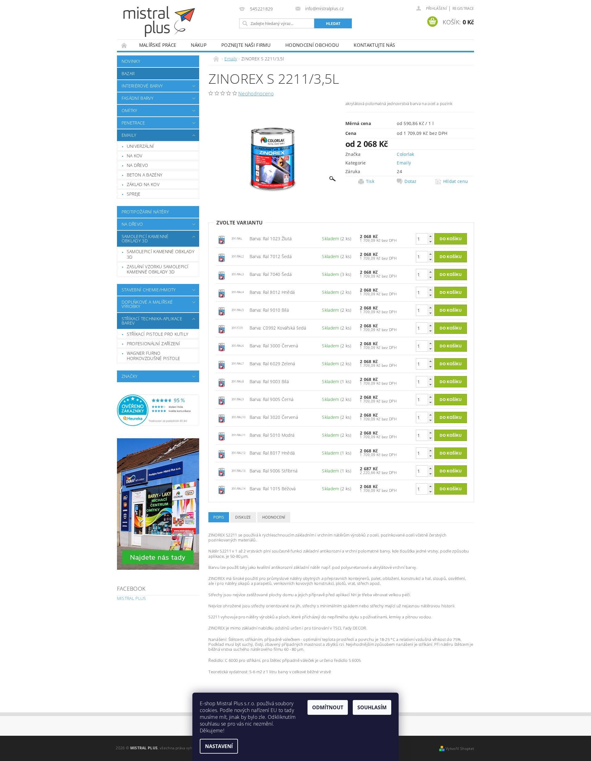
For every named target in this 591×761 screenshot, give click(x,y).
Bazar (128, 73)
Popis (218, 517)
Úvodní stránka (124, 45)
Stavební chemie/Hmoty (149, 290)
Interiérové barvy (142, 86)
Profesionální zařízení (153, 343)
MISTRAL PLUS (131, 598)
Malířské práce (157, 45)
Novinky (131, 61)
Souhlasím (372, 707)
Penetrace (133, 123)
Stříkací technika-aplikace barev (152, 321)
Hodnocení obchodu (312, 45)
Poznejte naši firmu (246, 45)
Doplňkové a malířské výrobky (147, 304)
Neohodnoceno (256, 93)
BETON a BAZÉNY (144, 175)
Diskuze (243, 517)
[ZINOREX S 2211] (221, 238)
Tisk (370, 181)
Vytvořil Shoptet (460, 748)
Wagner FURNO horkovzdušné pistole (153, 356)
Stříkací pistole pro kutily (157, 334)
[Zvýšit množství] (430, 236)
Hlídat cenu (455, 181)
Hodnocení (273, 517)
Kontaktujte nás (374, 45)
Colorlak (405, 154)
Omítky (129, 110)
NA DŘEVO (137, 165)
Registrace (463, 8)
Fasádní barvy (137, 98)
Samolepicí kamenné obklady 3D (145, 238)
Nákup (199, 45)
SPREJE (134, 194)
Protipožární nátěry (145, 212)
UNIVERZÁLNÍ (140, 146)
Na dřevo (132, 224)
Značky (130, 376)
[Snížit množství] (430, 242)
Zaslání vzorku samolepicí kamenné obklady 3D (158, 269)
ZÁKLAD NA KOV (143, 184)
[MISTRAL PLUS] (159, 21)
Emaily (129, 135)
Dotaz (410, 181)
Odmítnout (327, 707)
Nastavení (219, 746)
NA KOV (135, 156)
